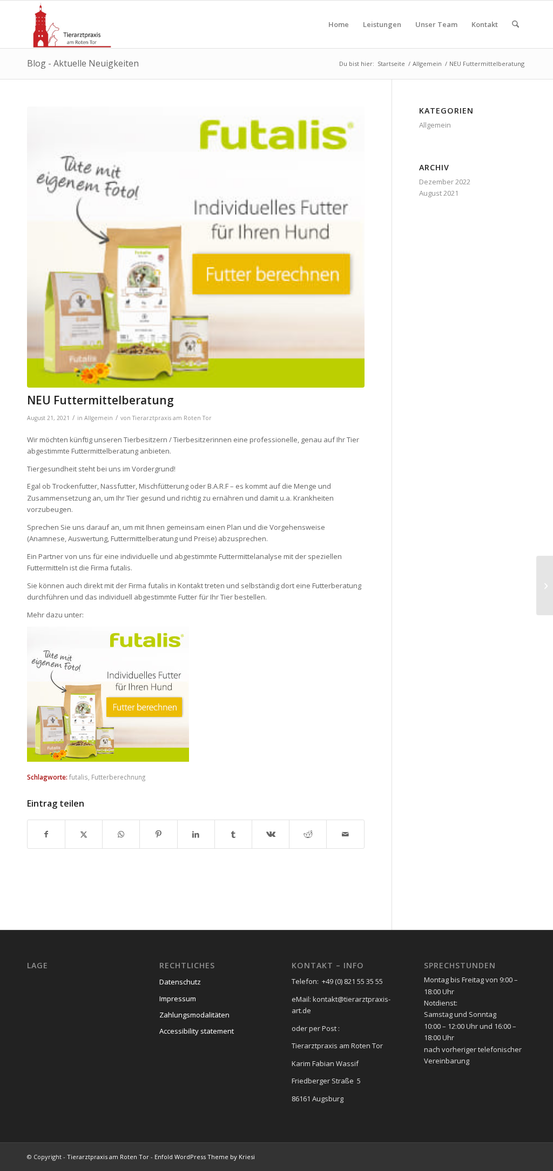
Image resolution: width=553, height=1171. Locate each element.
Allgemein (98, 418)
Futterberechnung (118, 777)
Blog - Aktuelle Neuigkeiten (83, 63)
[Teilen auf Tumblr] (233, 834)
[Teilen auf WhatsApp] (121, 834)
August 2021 (438, 193)
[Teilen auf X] (83, 834)
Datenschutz (180, 982)
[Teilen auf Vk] (270, 834)
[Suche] (515, 24)
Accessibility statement (196, 1031)
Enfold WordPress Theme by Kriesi (204, 1157)
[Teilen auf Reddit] (307, 834)
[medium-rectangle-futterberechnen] (196, 247)
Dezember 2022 (444, 182)
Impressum (177, 998)
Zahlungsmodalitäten (194, 1015)
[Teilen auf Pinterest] (158, 834)
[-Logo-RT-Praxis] (72, 24)
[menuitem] (338, 24)
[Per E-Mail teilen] (345, 834)
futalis (78, 777)
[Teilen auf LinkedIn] (196, 834)
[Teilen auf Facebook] (46, 834)
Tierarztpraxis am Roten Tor (172, 418)
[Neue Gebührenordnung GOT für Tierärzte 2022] (544, 585)
